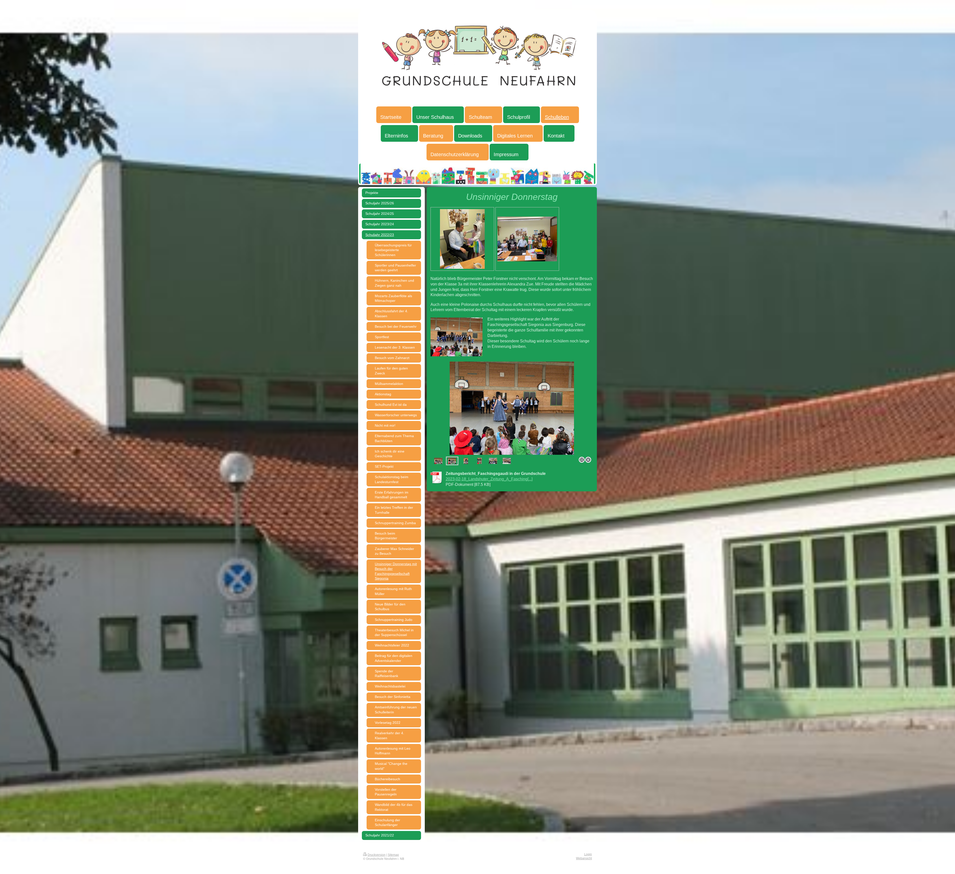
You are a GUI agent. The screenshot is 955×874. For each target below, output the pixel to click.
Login (588, 854)
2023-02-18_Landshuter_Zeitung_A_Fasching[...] (489, 479)
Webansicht (584, 858)
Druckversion (376, 854)
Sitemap (393, 854)
